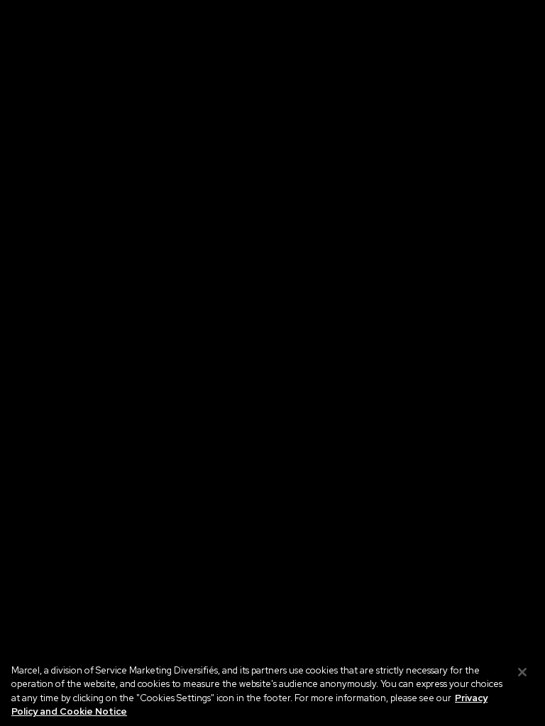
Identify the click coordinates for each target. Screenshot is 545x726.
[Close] (522, 672)
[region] (272, 687)
